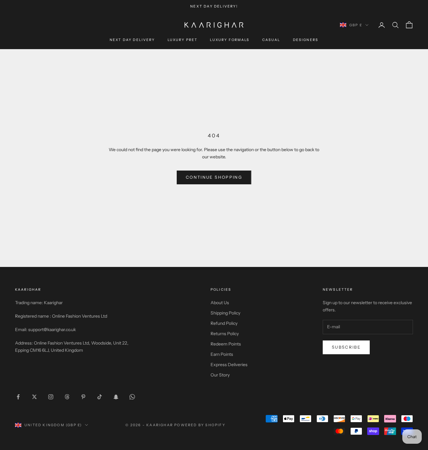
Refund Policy (224, 323)
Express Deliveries (229, 364)
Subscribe (346, 347)
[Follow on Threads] (67, 397)
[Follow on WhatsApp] (132, 397)
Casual (271, 40)
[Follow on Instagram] (51, 397)
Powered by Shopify (199, 425)
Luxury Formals (229, 40)
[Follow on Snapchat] (116, 397)
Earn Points (222, 354)
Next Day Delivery (132, 40)
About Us (220, 302)
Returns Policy (225, 333)
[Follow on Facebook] (18, 397)
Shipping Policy (225, 313)
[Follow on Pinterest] (83, 397)
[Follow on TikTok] (100, 397)
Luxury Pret (183, 40)
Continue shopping (214, 177)
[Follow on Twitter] (34, 397)
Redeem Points (226, 344)
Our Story (220, 375)
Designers (305, 40)
